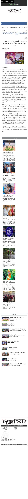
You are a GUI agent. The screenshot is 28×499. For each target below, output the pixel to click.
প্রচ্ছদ (2, 27)
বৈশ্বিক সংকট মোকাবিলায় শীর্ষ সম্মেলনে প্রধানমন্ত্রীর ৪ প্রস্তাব (21, 33)
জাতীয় (7, 27)
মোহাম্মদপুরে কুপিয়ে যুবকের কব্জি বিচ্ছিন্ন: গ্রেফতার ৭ (8, 33)
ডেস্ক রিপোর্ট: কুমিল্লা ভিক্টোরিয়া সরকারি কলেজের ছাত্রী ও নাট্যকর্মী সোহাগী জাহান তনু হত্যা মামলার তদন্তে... (9, 286)
